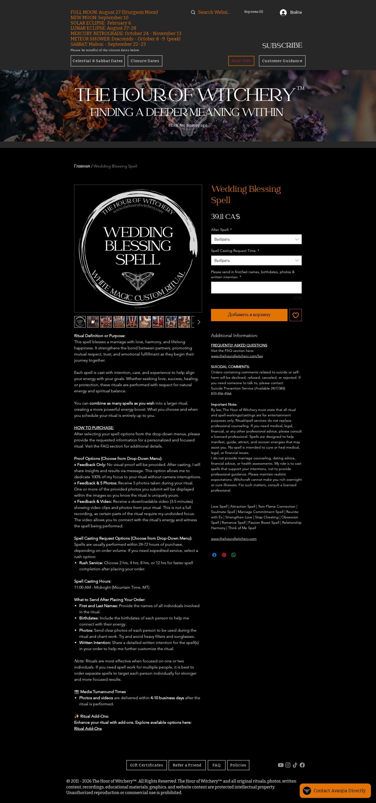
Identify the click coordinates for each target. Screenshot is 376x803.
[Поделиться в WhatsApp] (234, 555)
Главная (82, 166)
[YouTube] (280, 765)
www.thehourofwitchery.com (234, 538)
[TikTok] (295, 765)
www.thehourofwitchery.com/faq (237, 356)
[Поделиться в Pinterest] (224, 555)
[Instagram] (287, 765)
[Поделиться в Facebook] (214, 555)
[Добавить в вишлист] (296, 315)
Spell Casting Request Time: (235, 250)
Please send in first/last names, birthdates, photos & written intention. (253, 274)
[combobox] (256, 239)
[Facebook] (302, 765)
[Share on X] (243, 555)
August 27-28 (121, 28)
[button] (256, 12)
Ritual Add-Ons (88, 728)
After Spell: (221, 229)
